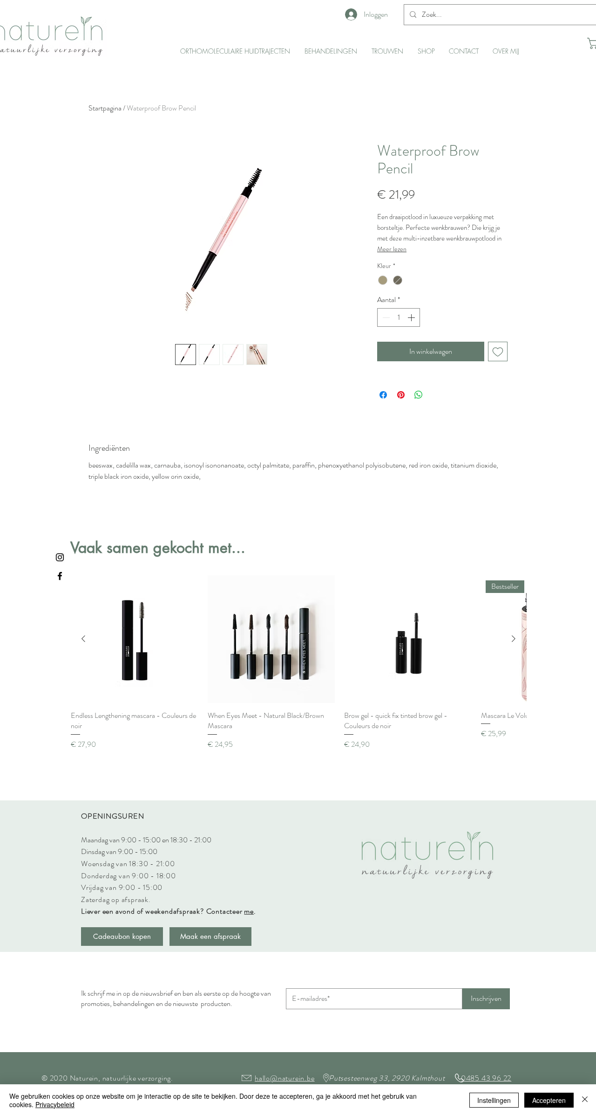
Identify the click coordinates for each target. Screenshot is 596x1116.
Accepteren (549, 1100)
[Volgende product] (513, 638)
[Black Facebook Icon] (59, 576)
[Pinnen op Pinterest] (400, 394)
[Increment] (412, 317)
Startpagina (105, 108)
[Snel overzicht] (134, 639)
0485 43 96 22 (486, 1078)
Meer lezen (391, 249)
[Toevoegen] (498, 351)
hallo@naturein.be (285, 1078)
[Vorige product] (83, 638)
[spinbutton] (399, 317)
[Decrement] (385, 317)
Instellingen (494, 1100)
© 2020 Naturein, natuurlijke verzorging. (107, 1078)
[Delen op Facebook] (383, 394)
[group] (298, 662)
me (249, 911)
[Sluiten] (584, 1100)
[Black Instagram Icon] (59, 557)
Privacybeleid (54, 1104)
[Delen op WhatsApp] (418, 394)
